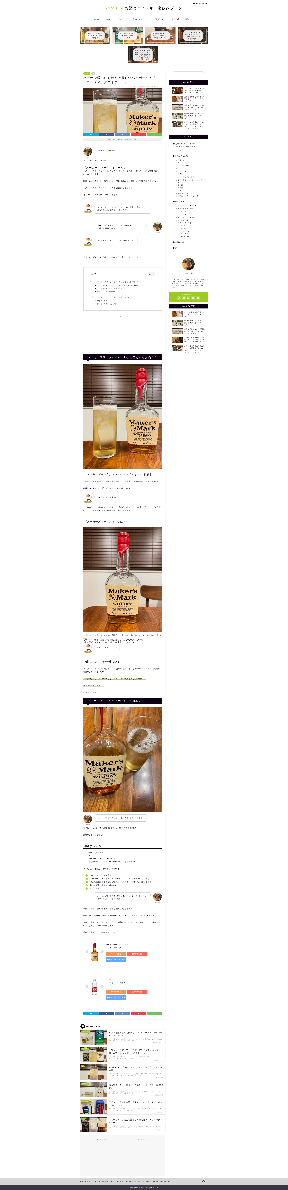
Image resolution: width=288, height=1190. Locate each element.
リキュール (182, 171)
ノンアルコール (184, 165)
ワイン (180, 174)
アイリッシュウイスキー (187, 205)
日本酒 (180, 185)
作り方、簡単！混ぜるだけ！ (108, 304)
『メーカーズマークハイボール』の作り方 (113, 297)
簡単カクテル (137, 19)
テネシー (184, 211)
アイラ (183, 226)
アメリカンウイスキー (186, 208)
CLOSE (151, 274)
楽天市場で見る (137, 954)
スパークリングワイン (188, 177)
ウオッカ (181, 160)
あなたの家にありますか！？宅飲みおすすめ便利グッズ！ (187, 145)
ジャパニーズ (183, 220)
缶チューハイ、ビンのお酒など (189, 196)
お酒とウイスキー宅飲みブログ (144, 8)
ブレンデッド (185, 236)
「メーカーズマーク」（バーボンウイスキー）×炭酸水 (118, 285)
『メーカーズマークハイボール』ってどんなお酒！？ (117, 282)
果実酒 (180, 188)
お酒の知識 (175, 19)
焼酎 (179, 190)
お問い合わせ (189, 19)
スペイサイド (185, 231)
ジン (179, 163)
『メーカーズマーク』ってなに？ (110, 288)
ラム (179, 168)
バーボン (86, 73)
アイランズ (184, 228)
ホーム (96, 19)
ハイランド (184, 234)
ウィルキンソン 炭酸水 (115, 983)
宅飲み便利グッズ (160, 19)
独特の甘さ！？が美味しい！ (108, 291)
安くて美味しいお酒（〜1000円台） (190, 181)
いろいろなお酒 (122, 19)
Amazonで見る (116, 954)
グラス (180, 150)
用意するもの (102, 301)
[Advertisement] (122, 334)
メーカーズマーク (113, 948)
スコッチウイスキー (185, 223)
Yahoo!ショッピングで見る (116, 959)
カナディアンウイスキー (187, 217)
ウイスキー (108, 19)
